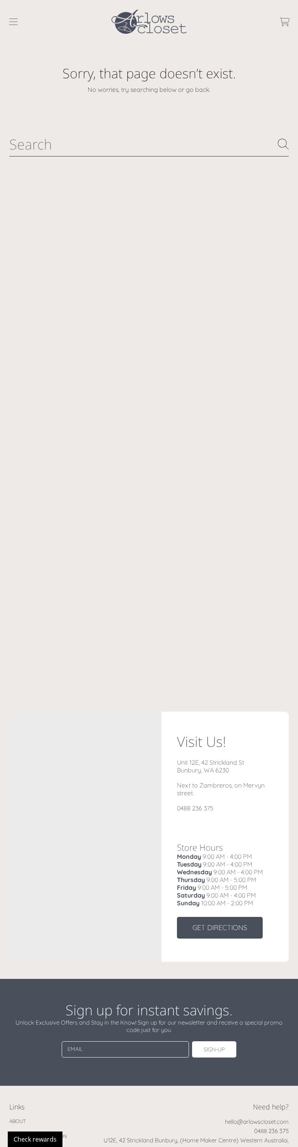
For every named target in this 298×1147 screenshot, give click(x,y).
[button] (13, 21)
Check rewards (35, 1139)
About (17, 1121)
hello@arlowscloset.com (257, 1121)
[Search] (283, 144)
